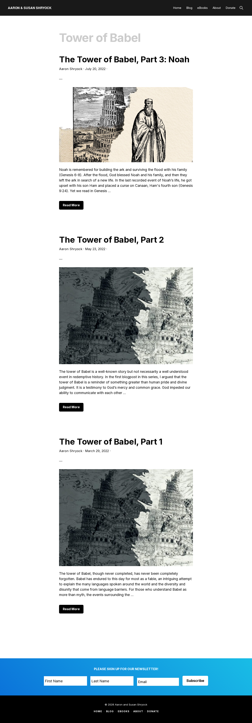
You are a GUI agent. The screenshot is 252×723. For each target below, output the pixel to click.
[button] (241, 7)
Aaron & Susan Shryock (30, 8)
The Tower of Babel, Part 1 (110, 442)
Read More (73, 206)
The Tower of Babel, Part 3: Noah (124, 59)
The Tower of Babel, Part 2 (111, 240)
